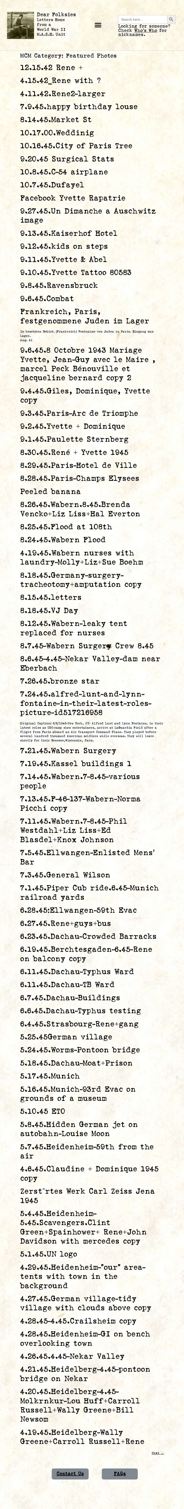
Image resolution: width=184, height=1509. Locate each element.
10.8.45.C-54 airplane (64, 172)
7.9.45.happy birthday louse (79, 107)
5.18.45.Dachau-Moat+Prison (76, 1063)
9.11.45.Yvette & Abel (63, 260)
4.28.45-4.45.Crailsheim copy (78, 1321)
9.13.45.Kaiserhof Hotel (69, 234)
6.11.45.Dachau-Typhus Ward (77, 972)
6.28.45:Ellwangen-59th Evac (78, 910)
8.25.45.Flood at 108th (66, 527)
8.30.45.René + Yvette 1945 (74, 453)
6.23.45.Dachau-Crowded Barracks (88, 937)
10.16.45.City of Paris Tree (76, 146)
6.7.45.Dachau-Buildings (70, 998)
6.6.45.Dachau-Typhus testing (80, 1011)
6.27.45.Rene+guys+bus (65, 924)
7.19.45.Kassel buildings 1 (76, 764)
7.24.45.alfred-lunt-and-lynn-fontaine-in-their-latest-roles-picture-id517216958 (85, 703)
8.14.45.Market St (56, 120)
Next (158, 1453)
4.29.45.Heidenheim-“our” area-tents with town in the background (82, 1277)
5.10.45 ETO (42, 1111)
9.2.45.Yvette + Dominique (72, 426)
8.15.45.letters (51, 598)
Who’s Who (145, 30)
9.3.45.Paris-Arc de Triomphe (79, 414)
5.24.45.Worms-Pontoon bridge (80, 1050)
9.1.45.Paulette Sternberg (74, 439)
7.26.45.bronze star (60, 681)
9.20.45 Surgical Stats (67, 159)
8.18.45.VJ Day (49, 611)
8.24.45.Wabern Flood (63, 540)
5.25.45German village (66, 1037)
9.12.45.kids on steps (64, 247)
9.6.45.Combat (47, 299)
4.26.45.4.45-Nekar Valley (72, 1356)
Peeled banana (50, 492)
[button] (98, 25)
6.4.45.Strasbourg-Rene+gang (79, 1024)
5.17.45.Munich (50, 1076)
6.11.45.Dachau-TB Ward (67, 985)
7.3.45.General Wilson (65, 875)
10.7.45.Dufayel (52, 185)
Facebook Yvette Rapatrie (73, 198)
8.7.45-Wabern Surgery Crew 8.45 (87, 646)
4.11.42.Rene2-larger (63, 94)
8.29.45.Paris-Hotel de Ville (78, 466)
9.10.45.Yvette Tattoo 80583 (76, 273)
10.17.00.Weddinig (57, 133)
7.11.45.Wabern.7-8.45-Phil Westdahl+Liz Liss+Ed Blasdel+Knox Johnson (73, 830)
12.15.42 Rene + (51, 68)
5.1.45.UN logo (48, 1254)
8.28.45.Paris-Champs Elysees (79, 479)
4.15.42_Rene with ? (60, 81)
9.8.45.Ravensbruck (59, 286)
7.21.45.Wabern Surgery (68, 751)
